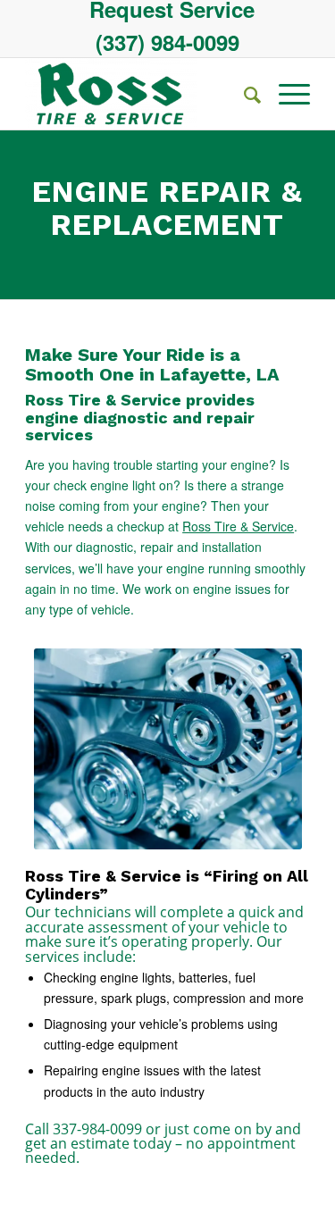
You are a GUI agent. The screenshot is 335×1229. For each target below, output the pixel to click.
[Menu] (285, 94)
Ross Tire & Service (238, 526)
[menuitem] (172, 8)
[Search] (243, 94)
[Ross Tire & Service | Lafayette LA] (139, 94)
